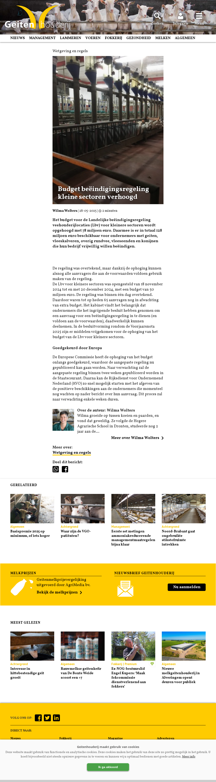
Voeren (93, 38)
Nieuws (17, 38)
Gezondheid (138, 38)
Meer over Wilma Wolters (135, 438)
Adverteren (165, 738)
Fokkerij (113, 38)
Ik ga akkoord (108, 767)
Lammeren (70, 38)
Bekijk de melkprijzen (57, 592)
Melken (163, 38)
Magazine (115, 738)
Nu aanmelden (186, 587)
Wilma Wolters (65, 211)
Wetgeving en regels (72, 452)
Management (42, 38)
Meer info (188, 757)
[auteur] (63, 429)
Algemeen (185, 38)
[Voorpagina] (35, 17)
